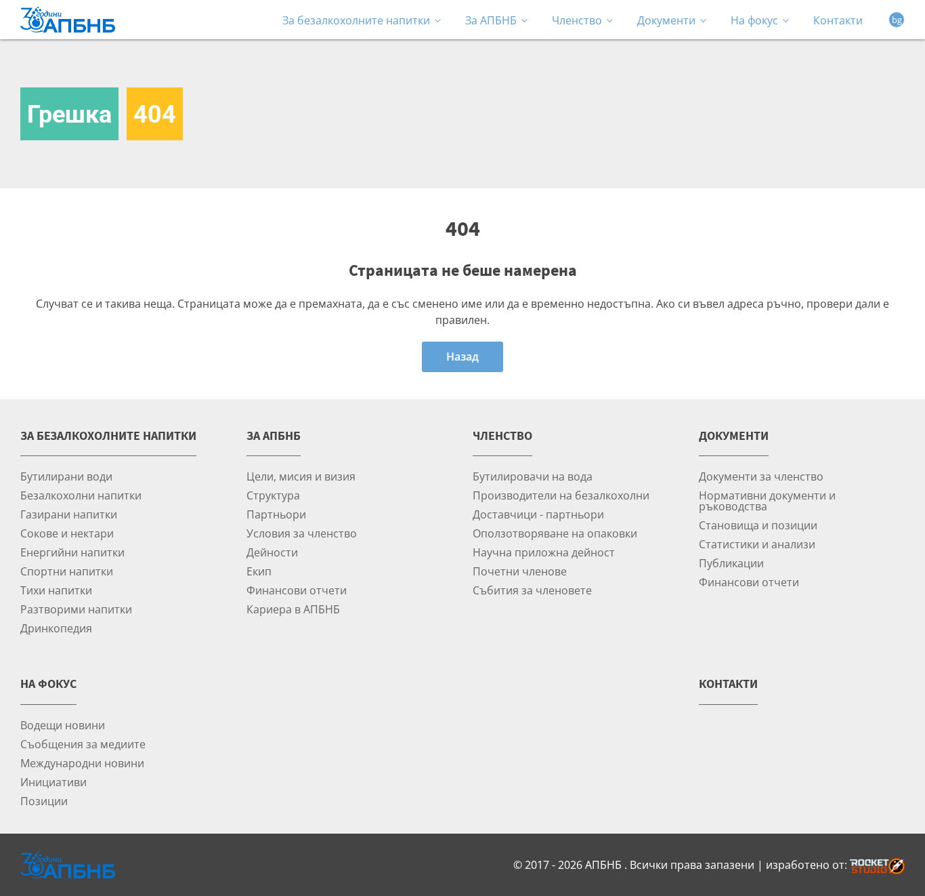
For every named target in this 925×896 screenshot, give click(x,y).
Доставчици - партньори (538, 514)
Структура (273, 495)
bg (897, 20)
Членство (577, 20)
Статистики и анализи (757, 544)
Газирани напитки (68, 514)
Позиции (44, 801)
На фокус (754, 20)
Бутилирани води (66, 476)
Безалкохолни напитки (81, 495)
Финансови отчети (296, 590)
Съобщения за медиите (83, 744)
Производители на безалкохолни (561, 495)
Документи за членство (761, 476)
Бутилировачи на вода (533, 476)
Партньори (276, 514)
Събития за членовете (532, 590)
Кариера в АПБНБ (293, 609)
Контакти (838, 20)
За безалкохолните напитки (356, 20)
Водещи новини (62, 725)
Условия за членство (301, 533)
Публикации (731, 563)
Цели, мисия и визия (301, 476)
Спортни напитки (66, 571)
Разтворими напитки (76, 609)
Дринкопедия (56, 628)
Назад (462, 356)
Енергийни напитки (72, 552)
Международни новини (82, 763)
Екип (259, 571)
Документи (666, 20)
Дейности (272, 552)
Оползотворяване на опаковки (555, 533)
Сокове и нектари (67, 533)
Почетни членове (520, 571)
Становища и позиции (758, 525)
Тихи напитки (56, 590)
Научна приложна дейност (544, 552)
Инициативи (53, 782)
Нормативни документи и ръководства (767, 500)
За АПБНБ (491, 20)
